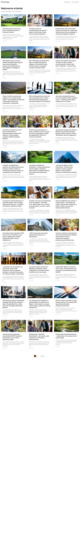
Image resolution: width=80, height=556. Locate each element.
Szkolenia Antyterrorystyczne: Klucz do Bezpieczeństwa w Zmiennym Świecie (12, 30)
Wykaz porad (67, 2)
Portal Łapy (5, 2)
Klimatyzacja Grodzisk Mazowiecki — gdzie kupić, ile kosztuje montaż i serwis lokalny (66, 336)
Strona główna (75, 2)
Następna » (43, 356)
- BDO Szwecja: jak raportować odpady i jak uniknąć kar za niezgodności (38, 234)
